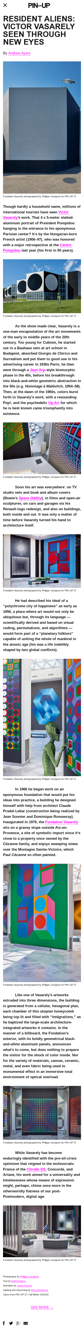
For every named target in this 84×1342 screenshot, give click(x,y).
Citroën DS (36, 1169)
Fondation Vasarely (61, 822)
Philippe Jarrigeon (29, 1276)
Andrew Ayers (19, 53)
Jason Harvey (24, 1285)
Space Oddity (30, 498)
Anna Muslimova (39, 1290)
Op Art (53, 403)
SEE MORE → (42, 1307)
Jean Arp (37, 370)
